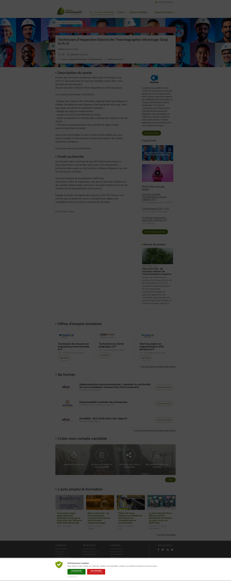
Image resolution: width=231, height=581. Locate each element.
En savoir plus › (72, 577)
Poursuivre (76, 571)
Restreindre (96, 571)
